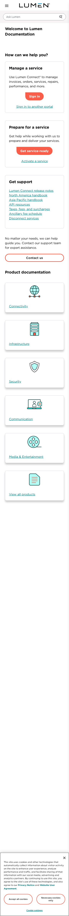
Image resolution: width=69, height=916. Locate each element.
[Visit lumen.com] (34, 5)
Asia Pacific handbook (26, 200)
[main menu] (5, 5)
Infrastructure (19, 344)
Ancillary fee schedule (25, 214)
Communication (21, 419)
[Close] (64, 858)
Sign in (34, 96)
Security (15, 381)
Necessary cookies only (50, 899)
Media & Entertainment (26, 457)
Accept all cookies (18, 899)
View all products (22, 494)
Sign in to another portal (34, 106)
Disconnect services (24, 218)
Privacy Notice (26, 885)
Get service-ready (34, 151)
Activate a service (34, 161)
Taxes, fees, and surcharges (29, 209)
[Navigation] (6, 5)
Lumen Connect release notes (31, 191)
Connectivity (18, 306)
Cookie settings (34, 910)
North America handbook (28, 195)
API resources (19, 204)
